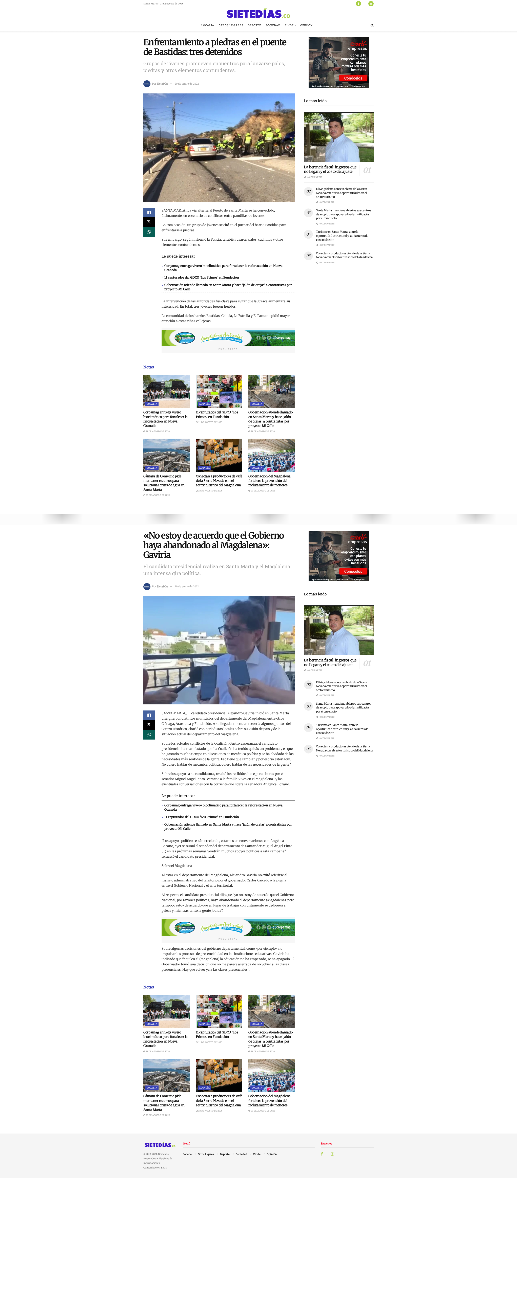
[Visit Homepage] (258, 13)
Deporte (254, 25)
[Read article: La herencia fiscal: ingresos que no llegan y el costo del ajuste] (339, 137)
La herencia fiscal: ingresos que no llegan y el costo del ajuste (330, 169)
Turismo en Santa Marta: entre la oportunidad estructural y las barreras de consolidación (342, 235)
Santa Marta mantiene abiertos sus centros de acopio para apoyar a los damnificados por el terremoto (343, 214)
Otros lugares (231, 25)
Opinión (306, 25)
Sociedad (273, 25)
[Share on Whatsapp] (149, 232)
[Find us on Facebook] (358, 3)
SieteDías (162, 83)
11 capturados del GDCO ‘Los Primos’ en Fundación (201, 277)
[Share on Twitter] (149, 222)
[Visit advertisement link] (228, 338)
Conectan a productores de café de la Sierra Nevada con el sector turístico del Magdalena (219, 480)
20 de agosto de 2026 (157, 495)
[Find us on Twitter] (364, 3)
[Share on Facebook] (149, 212)
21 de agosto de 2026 (157, 431)
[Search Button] (372, 25)
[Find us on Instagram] (371, 3)
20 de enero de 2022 (187, 83)
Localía (207, 25)
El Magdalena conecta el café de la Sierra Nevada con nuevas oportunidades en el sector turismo (341, 193)
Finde (289, 25)
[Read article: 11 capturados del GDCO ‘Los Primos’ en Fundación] (219, 391)
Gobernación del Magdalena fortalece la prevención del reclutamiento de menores (269, 480)
